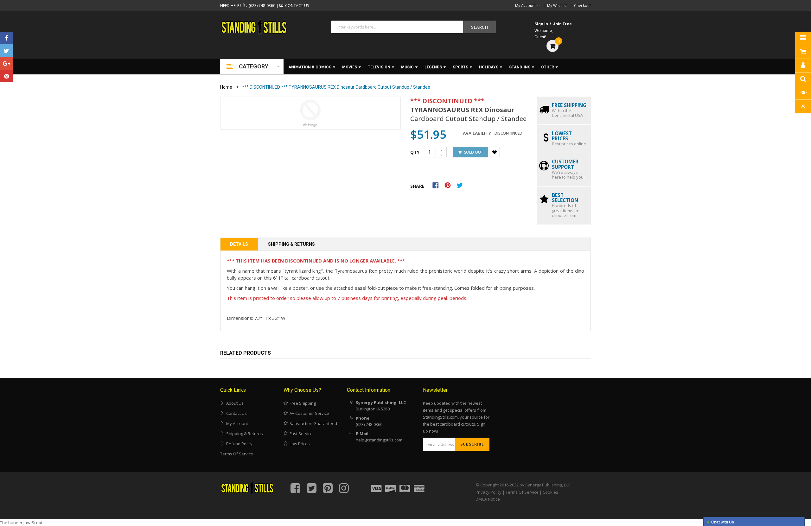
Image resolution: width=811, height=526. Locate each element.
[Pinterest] (6, 76)
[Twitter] (6, 50)
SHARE (417, 186)
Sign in (541, 24)
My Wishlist (557, 5)
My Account (236, 423)
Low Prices (299, 444)
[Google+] (6, 63)
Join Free (562, 24)
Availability (477, 133)
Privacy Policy (488, 492)
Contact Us (235, 413)
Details (239, 244)
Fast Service (300, 433)
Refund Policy (238, 444)
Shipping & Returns (291, 244)
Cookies (550, 492)
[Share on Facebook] (437, 185)
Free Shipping (302, 403)
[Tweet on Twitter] (461, 185)
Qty (414, 152)
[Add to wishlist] (494, 152)
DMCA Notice (488, 499)
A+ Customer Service (308, 413)
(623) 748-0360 (261, 5)
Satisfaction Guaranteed (312, 423)
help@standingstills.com (379, 440)
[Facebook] (6, 38)
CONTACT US (296, 5)
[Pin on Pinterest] (449, 185)
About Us (234, 403)
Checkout (582, 5)
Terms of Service (236, 454)
